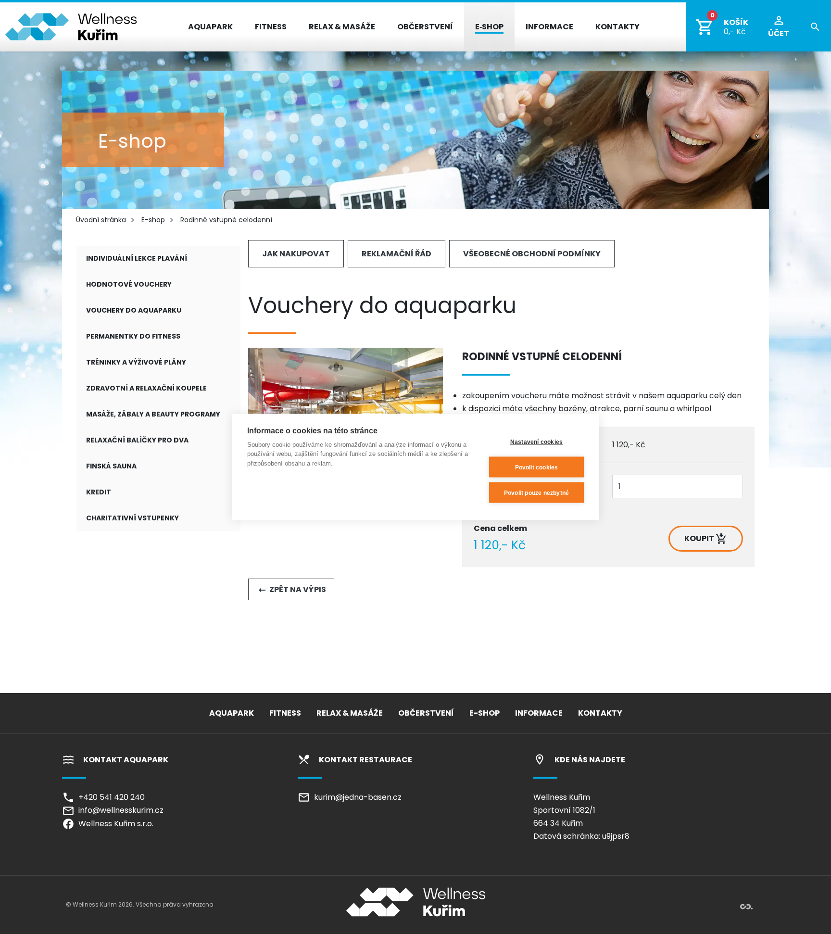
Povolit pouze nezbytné (536, 492)
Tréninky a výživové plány (136, 362)
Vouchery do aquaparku (133, 310)
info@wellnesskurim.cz (119, 810)
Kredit (98, 492)
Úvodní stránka (101, 220)
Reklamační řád (396, 253)
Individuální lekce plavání (136, 258)
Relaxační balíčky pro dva (137, 440)
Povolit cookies (536, 467)
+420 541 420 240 (110, 797)
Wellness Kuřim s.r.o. (114, 823)
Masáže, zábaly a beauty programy (153, 414)
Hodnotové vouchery (129, 284)
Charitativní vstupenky (132, 518)
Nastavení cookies (536, 441)
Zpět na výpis (297, 589)
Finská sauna (111, 466)
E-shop (153, 220)
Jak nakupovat (296, 253)
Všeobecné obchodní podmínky (532, 253)
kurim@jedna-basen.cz (356, 797)
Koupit (700, 538)
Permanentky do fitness (133, 336)
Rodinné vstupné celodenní (226, 220)
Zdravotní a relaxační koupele (146, 388)
